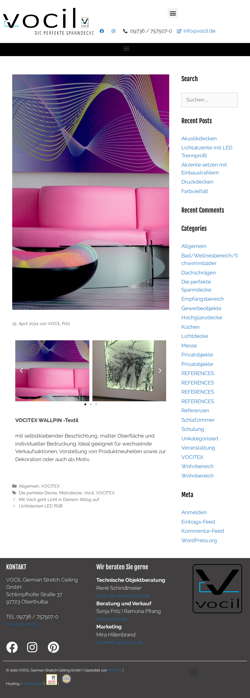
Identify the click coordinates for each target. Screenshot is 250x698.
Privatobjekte (197, 355)
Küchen (190, 327)
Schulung (192, 429)
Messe (189, 345)
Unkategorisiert (200, 438)
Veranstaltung (198, 448)
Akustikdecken (199, 138)
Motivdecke (70, 492)
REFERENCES (197, 373)
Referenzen (195, 410)
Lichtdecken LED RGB (40, 505)
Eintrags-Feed (198, 522)
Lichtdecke (194, 336)
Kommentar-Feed (202, 531)
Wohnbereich (197, 466)
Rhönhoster (33, 684)
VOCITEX (50, 486)
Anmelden (194, 512)
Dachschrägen (198, 273)
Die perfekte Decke (38, 492)
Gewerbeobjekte (201, 308)
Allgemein (29, 486)
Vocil (89, 492)
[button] (173, 13)
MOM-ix (115, 670)
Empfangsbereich (202, 299)
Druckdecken (197, 182)
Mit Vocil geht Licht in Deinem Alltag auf (59, 499)
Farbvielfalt (194, 191)
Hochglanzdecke (201, 317)
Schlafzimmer (198, 420)
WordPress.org (199, 540)
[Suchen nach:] (209, 100)
